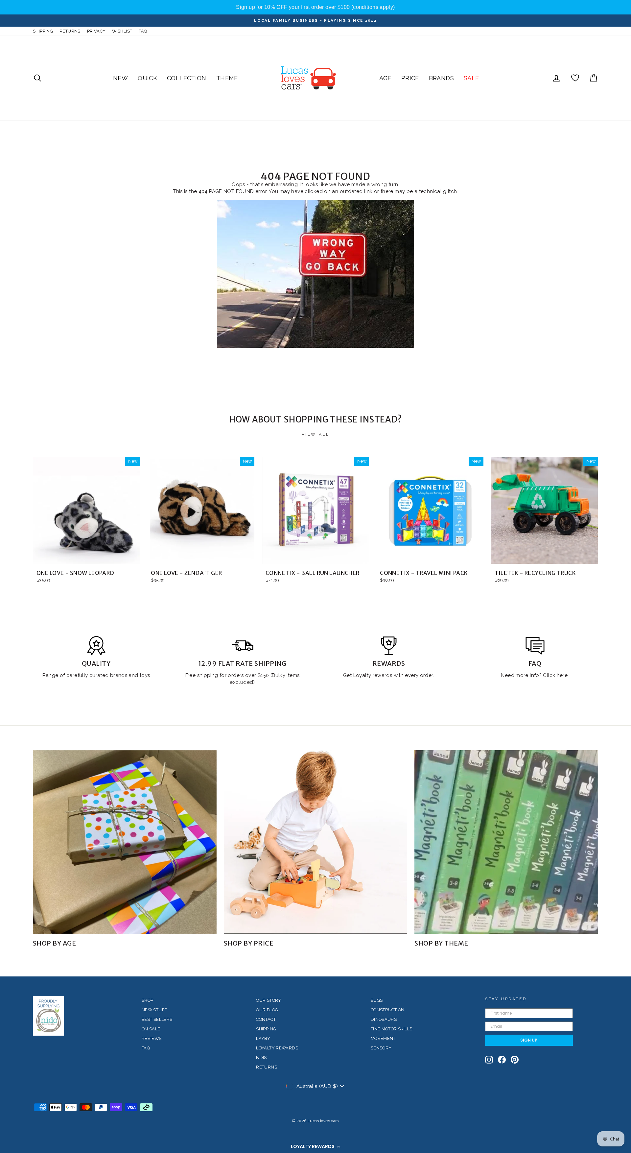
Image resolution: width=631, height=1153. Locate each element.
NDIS (261, 1057)
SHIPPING (43, 31)
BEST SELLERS (157, 1019)
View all (316, 434)
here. (562, 675)
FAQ (143, 31)
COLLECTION (186, 78)
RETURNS (70, 31)
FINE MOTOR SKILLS (391, 1028)
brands (119, 675)
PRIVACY (96, 31)
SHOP (147, 1000)
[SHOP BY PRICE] (316, 842)
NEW (120, 78)
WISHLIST (122, 31)
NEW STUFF (154, 1009)
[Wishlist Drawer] (575, 78)
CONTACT (266, 1019)
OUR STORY (268, 1000)
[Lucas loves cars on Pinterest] (515, 1060)
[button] (315, 1146)
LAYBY (263, 1038)
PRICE (410, 78)
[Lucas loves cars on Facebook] (502, 1060)
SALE (471, 78)
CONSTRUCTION (388, 1009)
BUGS (377, 1000)
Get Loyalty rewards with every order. (388, 675)
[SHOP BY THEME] (506, 842)
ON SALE (151, 1028)
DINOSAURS (384, 1019)
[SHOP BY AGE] (125, 842)
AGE (385, 78)
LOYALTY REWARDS (277, 1047)
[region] (315, 7)
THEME (227, 78)
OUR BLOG (267, 1009)
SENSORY (381, 1047)
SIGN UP (528, 1040)
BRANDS (441, 78)
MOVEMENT (383, 1038)
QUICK (147, 78)
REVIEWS (152, 1038)
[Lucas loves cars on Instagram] (489, 1060)
